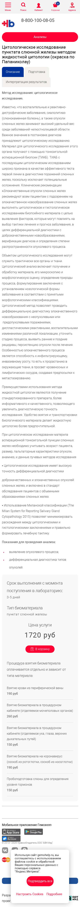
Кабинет (39, 10)
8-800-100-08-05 (37, 20)
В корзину (42, 649)
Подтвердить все (40, 881)
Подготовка (36, 72)
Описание (13, 72)
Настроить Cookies (29, 894)
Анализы (40, 37)
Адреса (72, 10)
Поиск (23, 10)
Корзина (55, 10)
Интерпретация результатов (26, 82)
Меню (8, 10)
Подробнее (54, 894)
